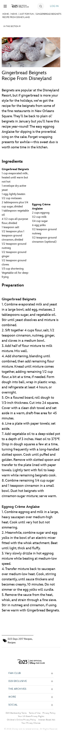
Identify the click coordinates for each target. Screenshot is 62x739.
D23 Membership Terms (16, 712)
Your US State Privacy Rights (31, 716)
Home (5, 14)
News (14, 14)
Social (13, 704)
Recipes (12, 642)
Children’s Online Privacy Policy (21, 719)
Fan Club (14, 673)
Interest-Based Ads (46, 719)
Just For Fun (26, 14)
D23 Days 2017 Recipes (20, 638)
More (12, 696)
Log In (54, 6)
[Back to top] (55, 727)
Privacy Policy (49, 712)
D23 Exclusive (17, 681)
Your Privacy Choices (31, 722)
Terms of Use (34, 712)
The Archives (17, 689)
